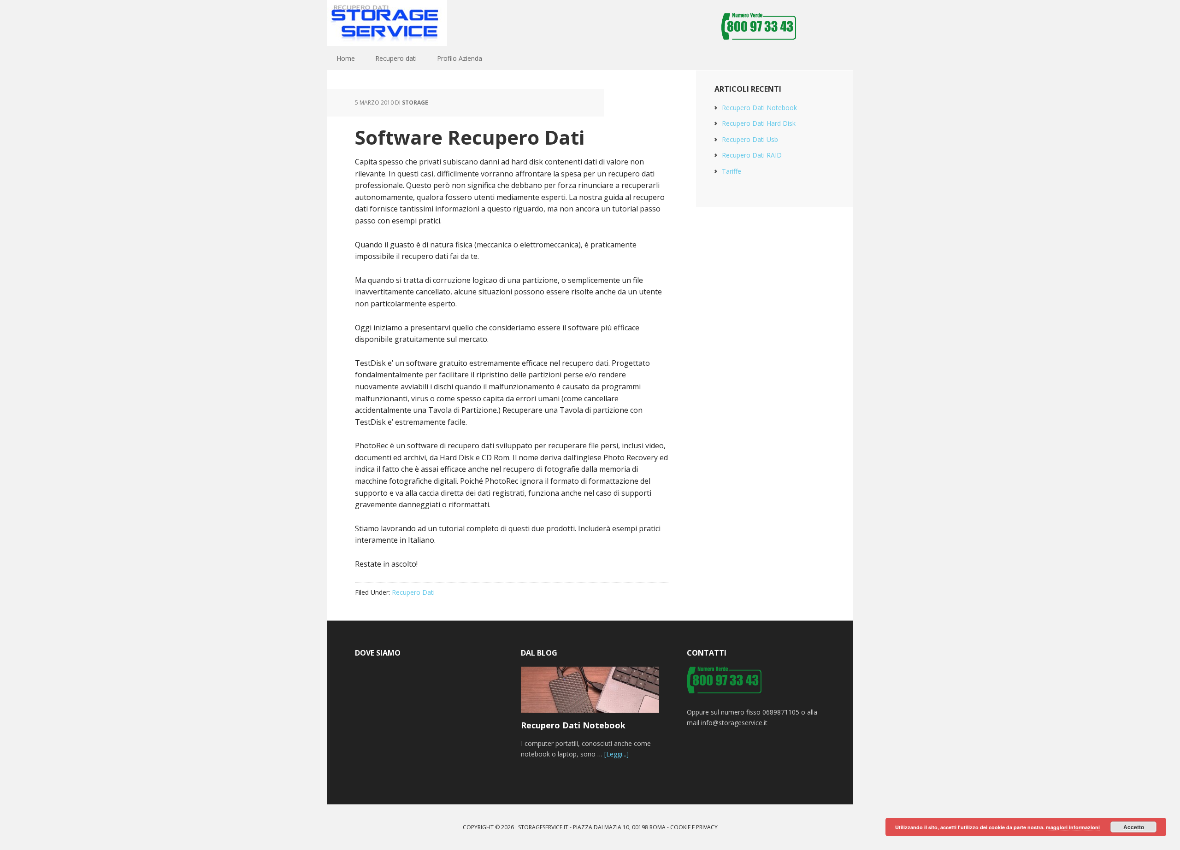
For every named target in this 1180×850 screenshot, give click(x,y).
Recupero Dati (413, 592)
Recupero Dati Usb (750, 139)
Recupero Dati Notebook (759, 107)
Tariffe (731, 171)
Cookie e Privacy (694, 827)
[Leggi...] (616, 754)
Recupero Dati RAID (752, 155)
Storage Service (387, 23)
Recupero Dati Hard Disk (759, 123)
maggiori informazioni (1073, 827)
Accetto (1133, 827)
